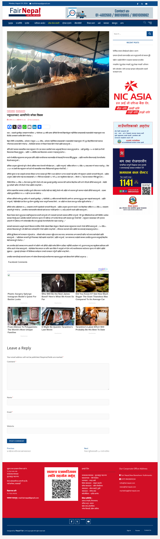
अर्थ (99, 23)
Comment (11, 361)
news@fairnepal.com (128, 487)
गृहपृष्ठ (10, 23)
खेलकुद (114, 23)
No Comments (34, 120)
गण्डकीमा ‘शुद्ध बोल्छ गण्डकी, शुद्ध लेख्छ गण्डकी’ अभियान (130, 64)
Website (10, 426)
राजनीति (19, 23)
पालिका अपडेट (39, 23)
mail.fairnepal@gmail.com (41, 3)
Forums (137, 530)
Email (10, 412)
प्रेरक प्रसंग (67, 23)
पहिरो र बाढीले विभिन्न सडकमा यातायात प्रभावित (128, 60)
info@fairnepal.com (127, 483)
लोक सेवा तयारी (54, 23)
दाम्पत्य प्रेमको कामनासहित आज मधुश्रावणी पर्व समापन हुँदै (131, 55)
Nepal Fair (20, 531)
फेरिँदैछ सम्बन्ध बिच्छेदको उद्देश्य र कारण (125, 51)
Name (10, 397)
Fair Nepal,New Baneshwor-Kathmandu (136, 475)
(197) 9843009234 (128, 479)
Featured (11, 111)
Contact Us (147, 530)
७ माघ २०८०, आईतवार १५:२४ (17, 120)
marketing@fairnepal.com (130, 491)
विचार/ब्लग (91, 23)
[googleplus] (83, 519)
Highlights (20, 111)
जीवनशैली (78, 23)
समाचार (106, 23)
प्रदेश (27, 23)
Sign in (129, 530)
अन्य (122, 23)
